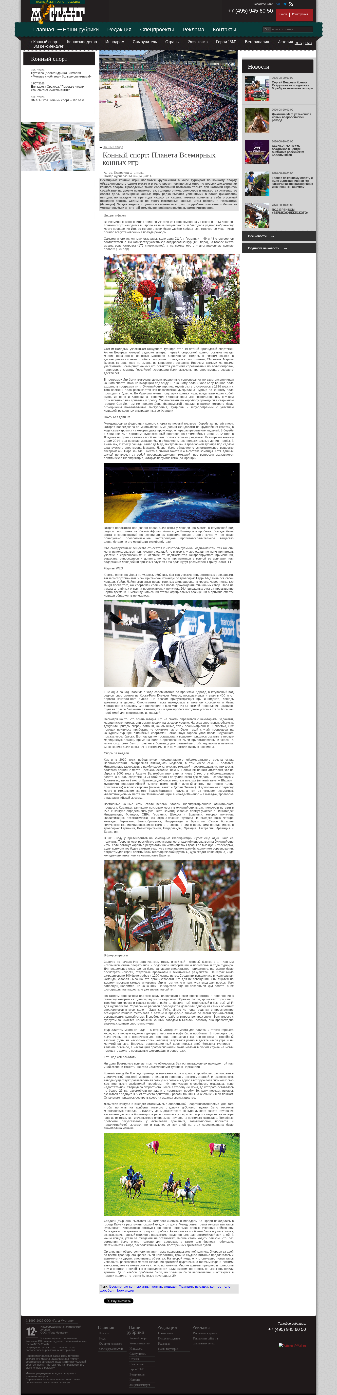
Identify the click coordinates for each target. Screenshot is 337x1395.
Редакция (119, 29)
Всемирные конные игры (129, 1286)
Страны (172, 42)
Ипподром (114, 42)
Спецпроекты (157, 29)
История (285, 42)
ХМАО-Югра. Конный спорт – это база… (59, 100)
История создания (169, 1338)
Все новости (261, 235)
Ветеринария (257, 42)
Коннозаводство (82, 42)
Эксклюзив (198, 42)
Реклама (193, 29)
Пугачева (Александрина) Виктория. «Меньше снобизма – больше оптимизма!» (61, 74)
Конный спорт (46, 42)
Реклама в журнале (205, 1333)
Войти (283, 14)
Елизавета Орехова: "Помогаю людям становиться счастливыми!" (57, 88)
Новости (104, 1333)
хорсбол (106, 1290)
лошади (170, 1286)
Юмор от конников (110, 1343)
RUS (298, 43)
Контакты (224, 29)
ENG (308, 43)
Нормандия (124, 1290)
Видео (102, 1338)
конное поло (220, 1286)
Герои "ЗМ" (226, 42)
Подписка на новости (268, 247)
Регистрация (300, 14)
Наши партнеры (168, 1349)
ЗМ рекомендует (48, 46)
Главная (43, 29)
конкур (156, 1286)
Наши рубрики (81, 29)
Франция (186, 1286)
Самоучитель (145, 42)
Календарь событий (111, 1349)
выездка (201, 1286)
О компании (165, 1333)
